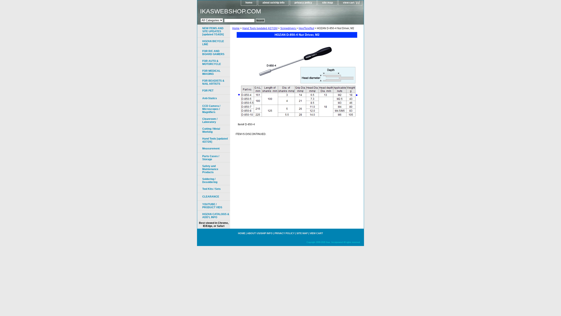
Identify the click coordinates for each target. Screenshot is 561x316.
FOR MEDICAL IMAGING (211, 72)
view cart (348, 2)
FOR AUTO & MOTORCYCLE (211, 62)
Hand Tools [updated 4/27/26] (259, 28)
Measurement (211, 148)
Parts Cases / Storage (210, 158)
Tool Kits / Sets (211, 188)
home (248, 2)
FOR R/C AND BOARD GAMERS (213, 53)
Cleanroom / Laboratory (209, 120)
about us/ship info (273, 2)
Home (236, 28)
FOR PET (207, 90)
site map (327, 2)
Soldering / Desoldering (209, 181)
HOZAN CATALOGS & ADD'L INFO (215, 216)
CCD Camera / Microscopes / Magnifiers (211, 109)
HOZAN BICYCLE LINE (213, 43)
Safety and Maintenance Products (210, 169)
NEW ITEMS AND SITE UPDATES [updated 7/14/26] (213, 31)
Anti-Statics (209, 98)
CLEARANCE (210, 196)
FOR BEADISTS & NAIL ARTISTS (213, 82)
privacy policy (303, 2)
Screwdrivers (288, 28)
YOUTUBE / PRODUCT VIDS (212, 206)
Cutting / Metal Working (211, 130)
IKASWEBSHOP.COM (230, 11)
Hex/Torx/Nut (306, 28)
